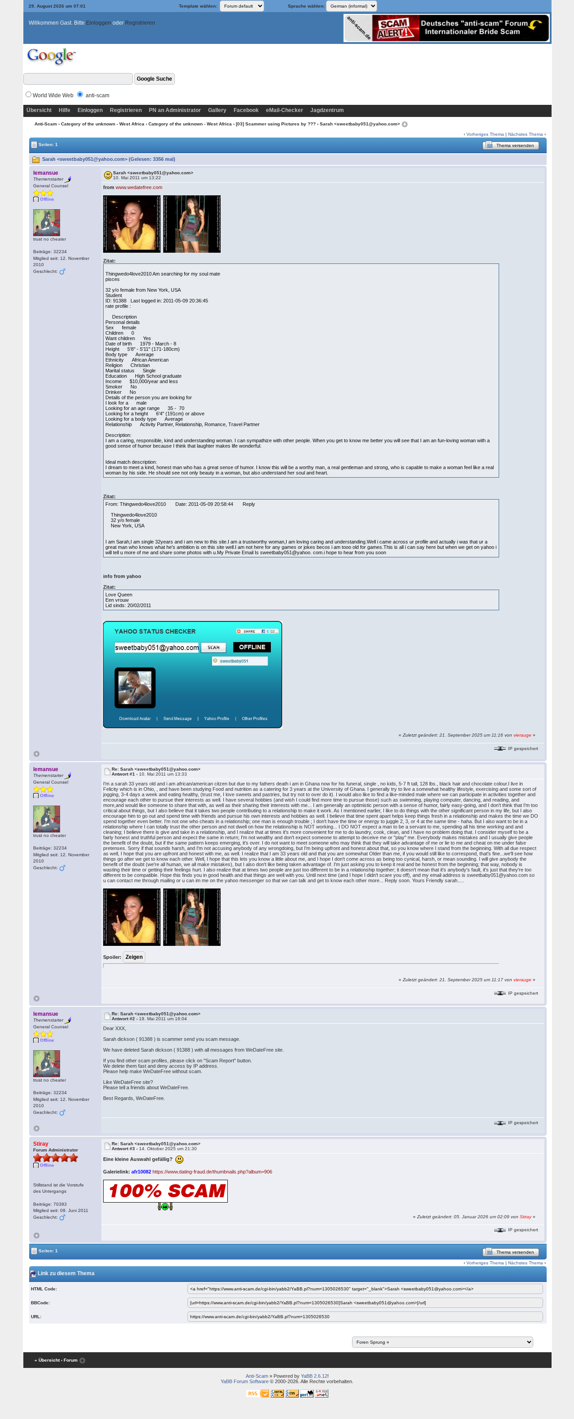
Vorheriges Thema (485, 134)
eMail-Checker (284, 110)
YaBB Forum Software (245, 1381)
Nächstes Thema (525, 134)
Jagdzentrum (327, 110)
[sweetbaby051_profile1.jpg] (193, 674)
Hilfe (64, 110)
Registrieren (140, 23)
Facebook (246, 110)
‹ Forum (69, 1360)
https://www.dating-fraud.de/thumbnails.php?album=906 (212, 1171)
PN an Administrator (175, 110)
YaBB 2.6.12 (314, 1376)
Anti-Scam (46, 123)
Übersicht (39, 110)
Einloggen (98, 23)
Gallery (217, 110)
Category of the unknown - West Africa (102, 123)
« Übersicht (47, 1360)
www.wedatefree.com (139, 187)
